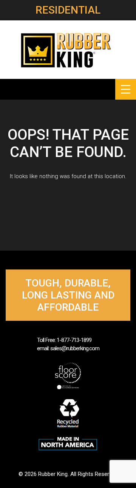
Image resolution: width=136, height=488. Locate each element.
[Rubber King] (68, 49)
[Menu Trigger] (125, 89)
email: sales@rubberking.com (68, 348)
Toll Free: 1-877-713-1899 (64, 340)
